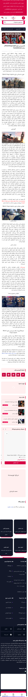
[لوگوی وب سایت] (13, 18)
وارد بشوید (10, 507)
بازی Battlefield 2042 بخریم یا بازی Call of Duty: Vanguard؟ (10, 411)
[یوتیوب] (24, 634)
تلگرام (6, 629)
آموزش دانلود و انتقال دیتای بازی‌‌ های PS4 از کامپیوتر (10, 419)
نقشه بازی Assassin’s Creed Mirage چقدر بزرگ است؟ (11, 402)
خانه (24, 29)
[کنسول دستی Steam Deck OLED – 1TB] (13, 443)
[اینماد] (13, 681)
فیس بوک (6, 634)
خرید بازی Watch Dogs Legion (9, 353)
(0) (17, 457)
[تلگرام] (11, 629)
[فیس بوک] (11, 634)
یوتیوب (19, 634)
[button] (23, 375)
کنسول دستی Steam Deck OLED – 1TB (14, 455)
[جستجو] (4, 22)
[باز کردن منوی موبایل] (23, 18)
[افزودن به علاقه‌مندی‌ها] (4, 433)
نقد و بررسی (18, 29)
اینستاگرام (19, 629)
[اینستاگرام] (24, 629)
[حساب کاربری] (6, 18)
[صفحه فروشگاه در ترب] (23, 672)
